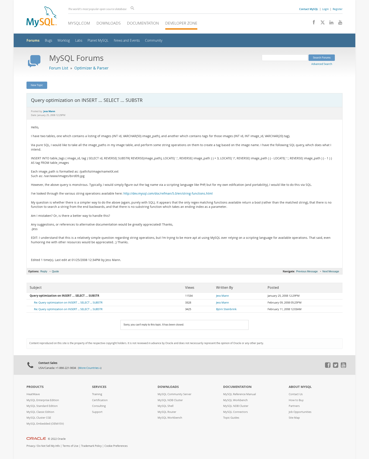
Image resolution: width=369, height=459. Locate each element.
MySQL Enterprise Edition (42, 400)
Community (153, 40)
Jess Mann (222, 296)
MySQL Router (167, 412)
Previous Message (307, 271)
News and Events (127, 40)
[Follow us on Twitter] (335, 366)
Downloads (109, 23)
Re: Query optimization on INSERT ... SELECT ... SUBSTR (68, 302)
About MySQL (300, 386)
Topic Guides (231, 417)
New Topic (37, 85)
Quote (55, 271)
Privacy (30, 445)
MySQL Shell (165, 406)
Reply (43, 271)
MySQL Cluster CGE (38, 417)
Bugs (48, 40)
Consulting (99, 406)
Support (97, 412)
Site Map (294, 417)
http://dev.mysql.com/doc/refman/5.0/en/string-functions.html (168, 193)
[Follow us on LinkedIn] (330, 23)
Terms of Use (70, 445)
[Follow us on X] (321, 23)
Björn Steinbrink (226, 309)
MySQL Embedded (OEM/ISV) (45, 423)
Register (338, 9)
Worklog (63, 40)
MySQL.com (79, 23)
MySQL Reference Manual (239, 394)
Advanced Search (321, 64)
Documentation (143, 23)
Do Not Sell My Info (48, 445)
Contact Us (296, 394)
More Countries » (90, 368)
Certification (100, 400)
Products (35, 386)
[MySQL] (41, 17)
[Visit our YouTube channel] (339, 23)
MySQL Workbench (170, 417)
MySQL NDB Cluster (170, 400)
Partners (294, 406)
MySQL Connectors (235, 412)
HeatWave (33, 394)
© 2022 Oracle (57, 439)
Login (325, 9)
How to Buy (296, 400)
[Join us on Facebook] (312, 23)
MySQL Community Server (174, 394)
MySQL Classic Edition (40, 412)
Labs (78, 40)
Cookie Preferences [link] (116, 445)
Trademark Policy (91, 445)
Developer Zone (181, 23)
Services (99, 386)
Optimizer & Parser (91, 67)
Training (97, 394)
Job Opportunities (300, 412)
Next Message (330, 271)
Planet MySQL (98, 40)
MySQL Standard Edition (42, 406)
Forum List (58, 67)
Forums (33, 40)
